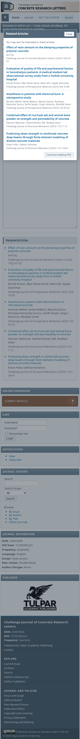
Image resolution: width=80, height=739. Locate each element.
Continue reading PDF (59, 154)
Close (69, 34)
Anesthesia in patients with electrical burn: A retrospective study (35, 95)
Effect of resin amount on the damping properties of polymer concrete (39, 49)
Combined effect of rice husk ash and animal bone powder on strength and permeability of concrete (38, 117)
